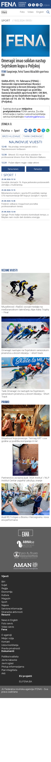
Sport (5, 20)
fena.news (13, 169)
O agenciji (6, 635)
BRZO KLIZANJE (11, 136)
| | (8, 175)
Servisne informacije (11, 608)
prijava (46, 5)
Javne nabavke (9, 660)
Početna (5, 130)
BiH (3, 581)
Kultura (5, 595)
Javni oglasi (7, 663)
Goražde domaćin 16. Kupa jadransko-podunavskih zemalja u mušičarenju (25, 183)
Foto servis (7, 623)
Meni (4, 12)
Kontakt (5, 641)
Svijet (4, 585)
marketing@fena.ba (34, 116)
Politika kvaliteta (9, 656)
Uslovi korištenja (9, 645)
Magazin (5, 598)
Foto (22, 12)
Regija (4, 588)
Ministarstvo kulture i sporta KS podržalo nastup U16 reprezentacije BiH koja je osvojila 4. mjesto (24, 194)
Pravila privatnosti (10, 648)
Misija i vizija (7, 638)
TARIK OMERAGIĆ (33, 136)
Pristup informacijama (12, 666)
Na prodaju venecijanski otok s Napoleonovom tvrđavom (19, 147)
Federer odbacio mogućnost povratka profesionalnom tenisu (19, 205)
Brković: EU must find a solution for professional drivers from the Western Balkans (23, 155)
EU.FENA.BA (25, 681)
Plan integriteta (9, 670)
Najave (5, 605)
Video (30, 12)
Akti (3, 673)
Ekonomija (6, 591)
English (40, 12)
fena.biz (38, 169)
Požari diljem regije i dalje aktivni (20, 162)
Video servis (7, 627)
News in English (9, 620)
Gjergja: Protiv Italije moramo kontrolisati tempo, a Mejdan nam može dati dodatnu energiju (24, 216)
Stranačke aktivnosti (12, 612)
